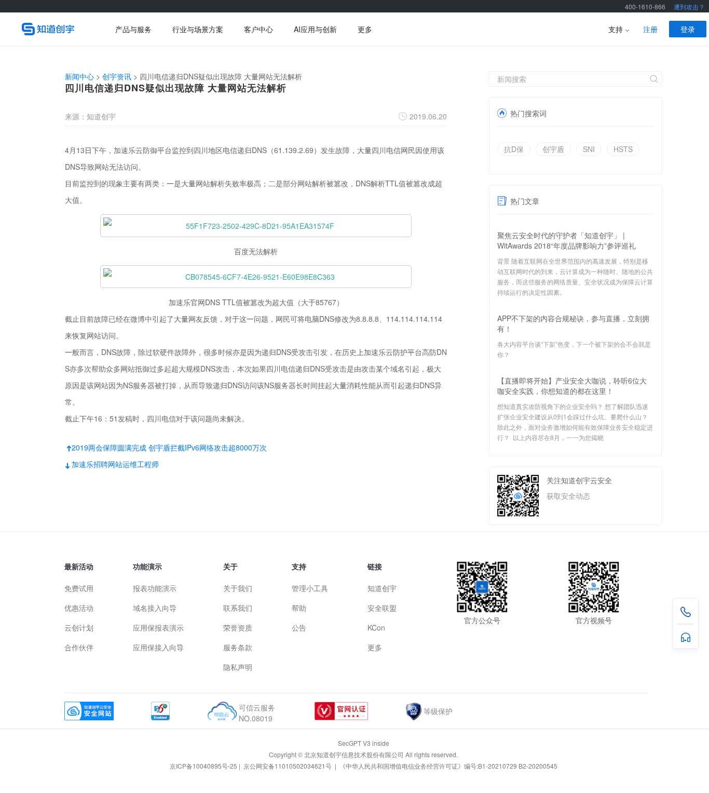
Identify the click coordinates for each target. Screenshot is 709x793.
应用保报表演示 (158, 627)
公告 (299, 627)
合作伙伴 (78, 647)
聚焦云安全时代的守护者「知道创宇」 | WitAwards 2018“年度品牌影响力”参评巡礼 (566, 240)
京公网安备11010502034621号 (288, 765)
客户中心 (258, 29)
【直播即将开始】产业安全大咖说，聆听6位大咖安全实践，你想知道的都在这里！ (572, 385)
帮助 (299, 608)
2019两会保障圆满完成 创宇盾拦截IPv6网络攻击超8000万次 (166, 447)
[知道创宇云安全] (53, 29)
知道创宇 (382, 588)
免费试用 (78, 588)
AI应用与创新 (315, 29)
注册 (650, 29)
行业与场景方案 (197, 29)
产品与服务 (133, 29)
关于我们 (237, 588)
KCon (376, 627)
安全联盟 (382, 608)
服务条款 (237, 647)
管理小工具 (310, 588)
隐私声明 (237, 667)
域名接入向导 (154, 608)
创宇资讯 (116, 76)
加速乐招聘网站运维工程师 (112, 464)
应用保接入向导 (158, 647)
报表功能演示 (154, 588)
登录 (687, 29)
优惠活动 (78, 608)
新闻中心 (79, 76)
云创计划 (78, 627)
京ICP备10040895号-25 (203, 765)
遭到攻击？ (689, 6)
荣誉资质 (237, 627)
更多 (365, 29)
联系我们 (237, 608)
